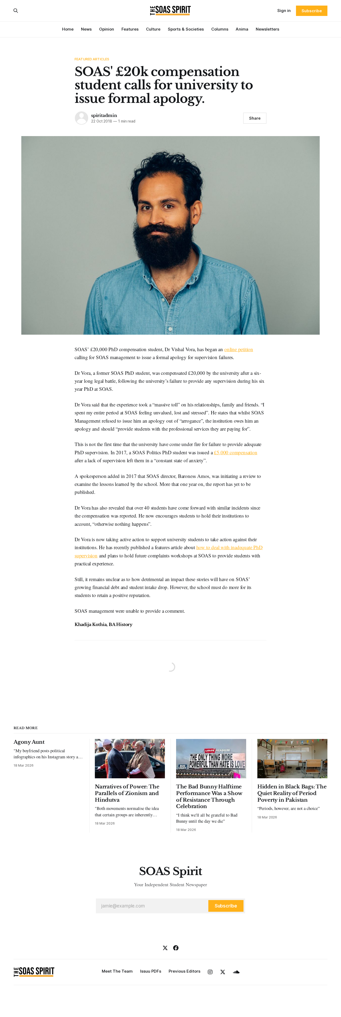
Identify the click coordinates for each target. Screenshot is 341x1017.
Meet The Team (117, 971)
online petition (238, 349)
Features (130, 29)
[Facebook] (175, 948)
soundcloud (236, 972)
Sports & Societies (186, 29)
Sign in (284, 10)
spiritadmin (104, 115)
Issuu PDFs (150, 971)
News (86, 29)
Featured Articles (92, 59)
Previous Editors (184, 971)
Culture (153, 29)
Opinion (106, 29)
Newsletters (267, 29)
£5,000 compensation (235, 452)
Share (255, 118)
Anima (242, 29)
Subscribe (312, 10)
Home (68, 29)
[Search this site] (15, 10)
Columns (219, 29)
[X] (165, 948)
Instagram (210, 972)
